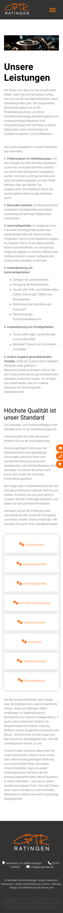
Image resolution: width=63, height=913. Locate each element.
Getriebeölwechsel (34, 661)
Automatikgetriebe (35, 583)
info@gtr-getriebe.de (41, 866)
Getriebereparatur (35, 622)
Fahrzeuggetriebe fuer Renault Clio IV (20, 908)
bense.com (47, 887)
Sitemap (56, 883)
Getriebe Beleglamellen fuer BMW (47, 899)
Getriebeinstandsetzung (35, 603)
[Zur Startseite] (17, 13)
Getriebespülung (34, 680)
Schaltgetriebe (35, 544)
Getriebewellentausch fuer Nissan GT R (45, 906)
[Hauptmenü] (52, 10)
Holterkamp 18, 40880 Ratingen (23, 863)
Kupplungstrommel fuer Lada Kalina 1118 (38, 904)
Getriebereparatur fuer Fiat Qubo (44, 908)
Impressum (7, 883)
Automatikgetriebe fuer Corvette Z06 (16, 901)
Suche (45, 883)
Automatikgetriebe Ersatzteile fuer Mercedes (19, 899)
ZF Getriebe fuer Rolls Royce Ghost (41, 901)
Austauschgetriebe (35, 564)
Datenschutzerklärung (28, 883)
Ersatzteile (34, 642)
